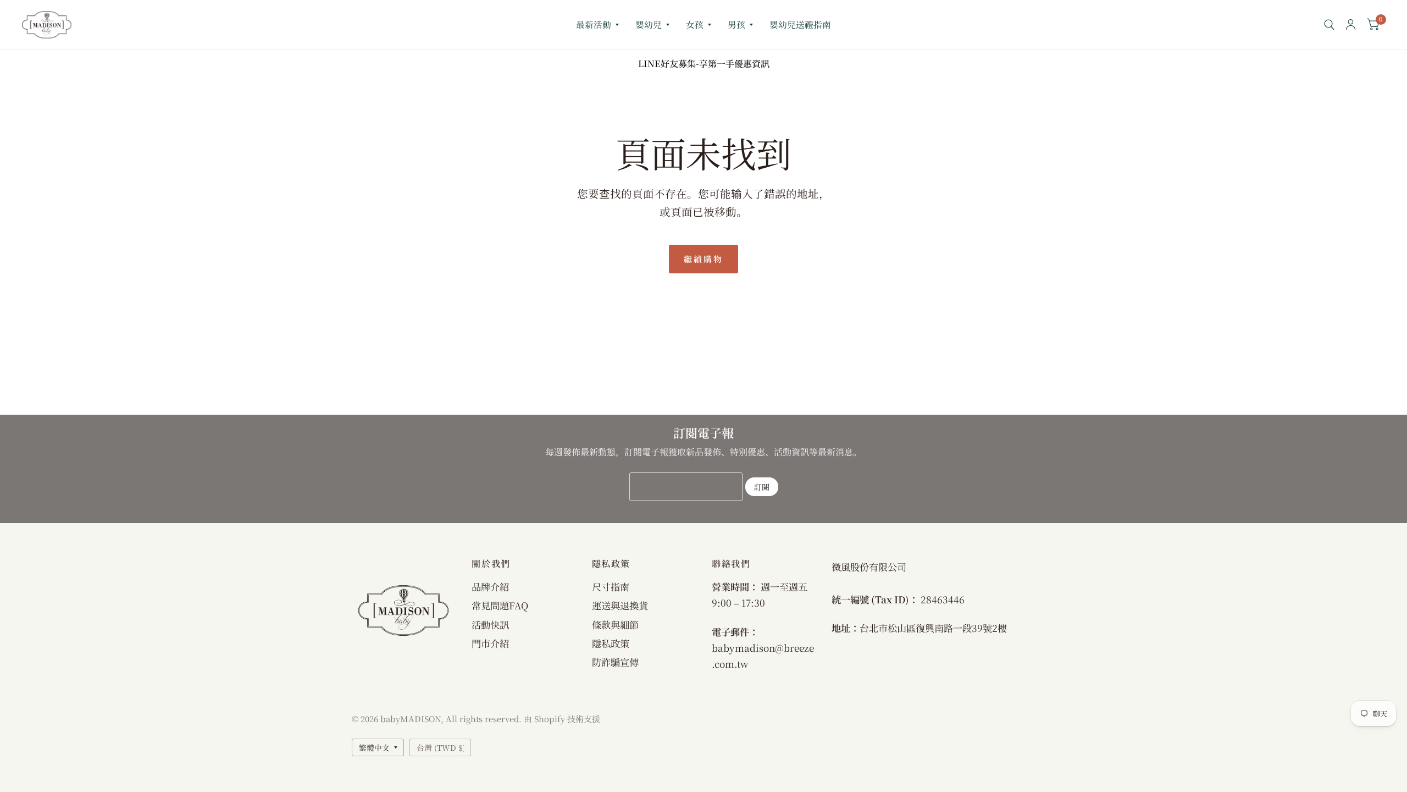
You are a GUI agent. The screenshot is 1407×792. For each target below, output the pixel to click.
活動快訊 (490, 624)
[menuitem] (597, 25)
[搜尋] (1329, 25)
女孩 (695, 24)
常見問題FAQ (500, 605)
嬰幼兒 (648, 24)
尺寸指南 (610, 586)
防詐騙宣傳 (615, 662)
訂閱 (761, 486)
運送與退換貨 (620, 605)
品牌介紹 (490, 586)
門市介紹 (490, 643)
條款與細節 (615, 624)
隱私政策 (610, 643)
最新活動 (593, 24)
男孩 (736, 24)
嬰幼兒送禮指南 (800, 24)
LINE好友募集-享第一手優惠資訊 (703, 63)
